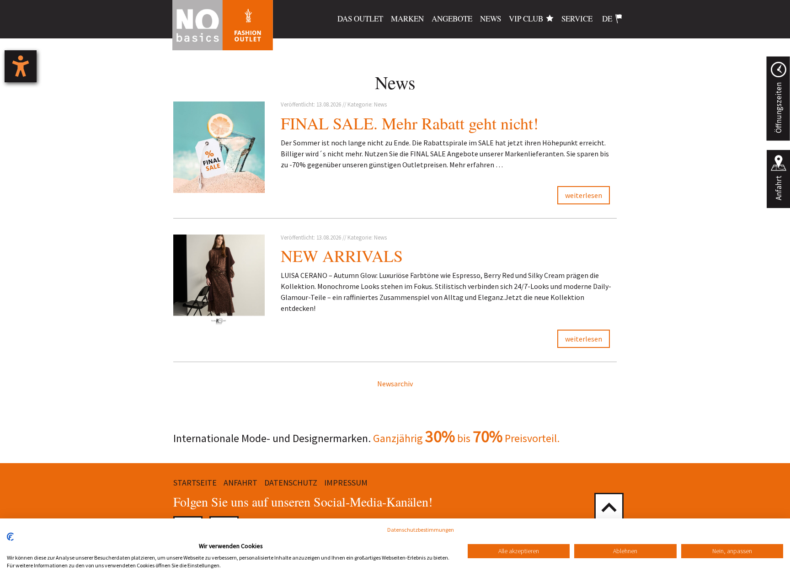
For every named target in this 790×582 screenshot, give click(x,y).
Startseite (195, 482)
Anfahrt (779, 188)
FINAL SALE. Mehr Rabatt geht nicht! (410, 123)
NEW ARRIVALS (342, 256)
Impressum (346, 482)
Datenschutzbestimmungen (420, 529)
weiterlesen (583, 195)
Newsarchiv (395, 383)
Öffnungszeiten (778, 107)
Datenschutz (290, 482)
